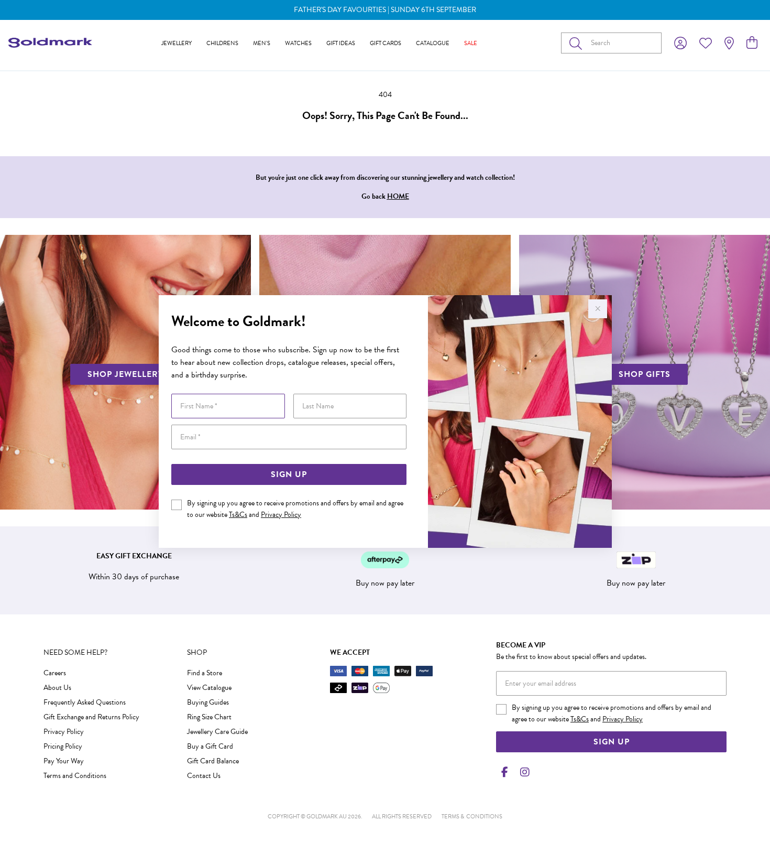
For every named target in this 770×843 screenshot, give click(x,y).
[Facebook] (504, 772)
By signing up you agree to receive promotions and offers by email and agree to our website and (295, 509)
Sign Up (289, 474)
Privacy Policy (281, 514)
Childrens (222, 43)
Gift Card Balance (213, 760)
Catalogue (432, 43)
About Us (57, 687)
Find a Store (204, 672)
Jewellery (176, 43)
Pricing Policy (62, 746)
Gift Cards (385, 43)
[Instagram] (522, 772)
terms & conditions (472, 816)
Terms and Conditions (74, 775)
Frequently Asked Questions (84, 702)
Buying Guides (208, 702)
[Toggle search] (578, 43)
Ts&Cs (238, 514)
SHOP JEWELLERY (125, 374)
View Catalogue (209, 687)
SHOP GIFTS (644, 374)
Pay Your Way (63, 760)
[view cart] (751, 43)
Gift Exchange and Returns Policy (91, 716)
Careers (54, 672)
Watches (298, 43)
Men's (261, 43)
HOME (398, 196)
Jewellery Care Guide (217, 731)
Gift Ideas (340, 43)
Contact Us (204, 775)
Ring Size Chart (209, 716)
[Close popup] (597, 308)
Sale (470, 43)
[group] (385, 10)
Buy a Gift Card (210, 746)
